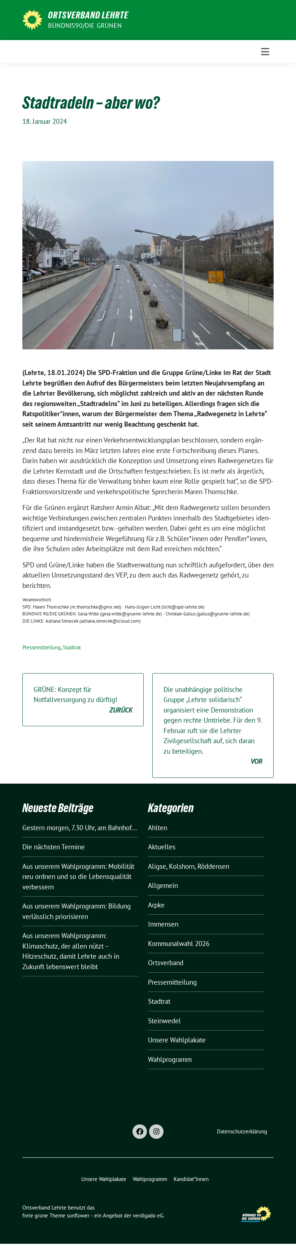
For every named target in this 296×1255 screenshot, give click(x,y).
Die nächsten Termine (53, 846)
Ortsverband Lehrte (88, 15)
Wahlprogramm (170, 1059)
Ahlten (157, 827)
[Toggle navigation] (265, 51)
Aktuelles (161, 846)
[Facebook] (139, 1131)
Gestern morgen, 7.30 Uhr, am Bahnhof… (79, 827)
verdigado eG (148, 1215)
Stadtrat (72, 647)
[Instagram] (156, 1131)
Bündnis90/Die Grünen (85, 25)
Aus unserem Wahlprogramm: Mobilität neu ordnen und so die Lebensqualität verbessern (78, 876)
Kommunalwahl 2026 (178, 943)
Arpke (156, 905)
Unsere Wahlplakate (177, 1040)
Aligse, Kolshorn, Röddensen (188, 866)
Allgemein (163, 885)
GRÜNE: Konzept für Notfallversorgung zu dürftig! (83, 699)
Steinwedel (164, 1020)
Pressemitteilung (41, 647)
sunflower (78, 1215)
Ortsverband (165, 962)
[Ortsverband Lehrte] (32, 19)
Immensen (163, 924)
